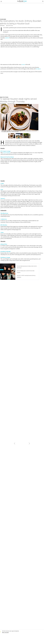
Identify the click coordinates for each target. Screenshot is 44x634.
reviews (23, 64)
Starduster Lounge (5, 257)
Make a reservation (5, 632)
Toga (2, 189)
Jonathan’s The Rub (5, 251)
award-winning (6, 152)
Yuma (2, 232)
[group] (11, 136)
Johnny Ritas (4, 244)
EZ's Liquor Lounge (6, 151)
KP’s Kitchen (4, 225)
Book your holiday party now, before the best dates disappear (25, 271)
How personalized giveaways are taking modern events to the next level (27, 267)
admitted (7, 37)
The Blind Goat (4, 213)
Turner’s (3, 198)
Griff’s (2, 183)
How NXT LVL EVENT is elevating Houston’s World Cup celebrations (26, 276)
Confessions (4, 219)
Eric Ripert (38, 68)
